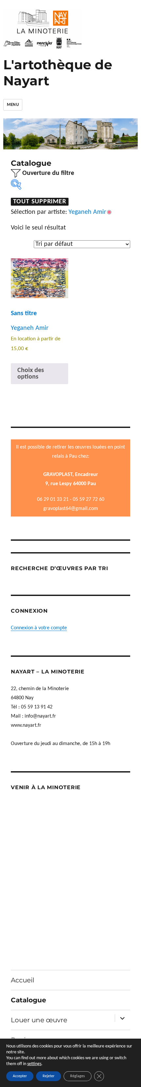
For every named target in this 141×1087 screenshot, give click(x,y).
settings (34, 1064)
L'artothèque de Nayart (57, 73)
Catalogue (28, 1000)
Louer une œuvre (39, 1020)
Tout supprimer (39, 201)
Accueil (22, 980)
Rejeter (48, 1076)
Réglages (77, 1076)
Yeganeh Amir (30, 328)
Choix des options (30, 373)
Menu (13, 105)
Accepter (20, 1076)
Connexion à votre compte (39, 628)
